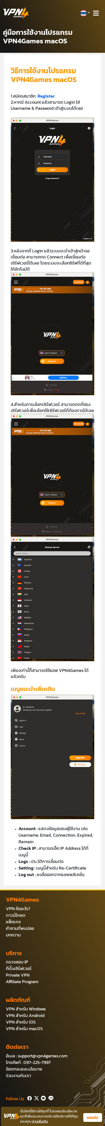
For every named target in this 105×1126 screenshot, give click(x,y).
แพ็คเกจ (13, 921)
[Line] (50, 1097)
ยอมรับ (92, 1117)
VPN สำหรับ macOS (24, 1028)
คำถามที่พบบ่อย (20, 928)
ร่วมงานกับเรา (18, 1075)
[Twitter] (35, 1097)
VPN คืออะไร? (18, 908)
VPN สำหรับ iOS (21, 1022)
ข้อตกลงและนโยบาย (24, 1069)
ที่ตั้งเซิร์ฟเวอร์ (19, 968)
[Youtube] (42, 1097)
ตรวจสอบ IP (17, 962)
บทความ (13, 935)
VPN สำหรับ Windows (26, 1009)
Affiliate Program (22, 981)
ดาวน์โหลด (15, 915)
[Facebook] (29, 1097)
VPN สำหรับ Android (25, 1015)
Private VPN (18, 975)
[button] (85, 13)
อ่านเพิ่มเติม (40, 1121)
